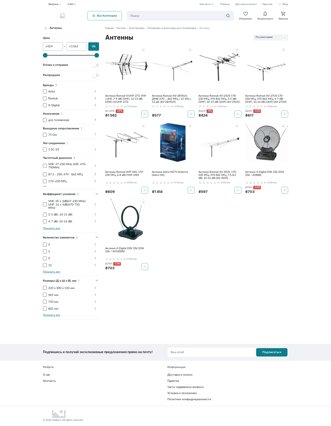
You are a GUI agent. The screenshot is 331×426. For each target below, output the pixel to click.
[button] (143, 49)
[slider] (45, 55)
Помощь (225, 4)
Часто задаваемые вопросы (185, 387)
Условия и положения (182, 393)
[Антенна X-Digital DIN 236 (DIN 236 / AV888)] (266, 157)
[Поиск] (227, 15)
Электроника (136, 28)
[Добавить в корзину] (144, 114)
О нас (46, 374)
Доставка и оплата (245, 4)
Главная (109, 28)
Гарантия (267, 4)
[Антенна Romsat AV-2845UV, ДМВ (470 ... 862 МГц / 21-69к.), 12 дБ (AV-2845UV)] (173, 81)
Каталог (121, 28)
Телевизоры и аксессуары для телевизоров (171, 28)
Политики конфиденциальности (189, 399)
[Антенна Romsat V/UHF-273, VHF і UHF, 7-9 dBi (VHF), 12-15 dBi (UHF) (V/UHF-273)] (126, 81)
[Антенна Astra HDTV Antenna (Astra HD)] (173, 157)
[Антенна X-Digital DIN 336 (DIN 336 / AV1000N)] (126, 233)
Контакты (49, 380)
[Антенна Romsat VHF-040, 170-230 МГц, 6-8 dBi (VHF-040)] (126, 157)
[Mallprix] (62, 15)
